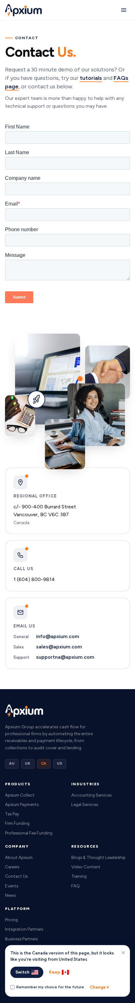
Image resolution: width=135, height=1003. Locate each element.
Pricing (11, 919)
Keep (54, 972)
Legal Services (84, 804)
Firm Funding (17, 823)
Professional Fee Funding (28, 832)
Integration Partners (24, 929)
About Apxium (19, 857)
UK (27, 763)
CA (43, 763)
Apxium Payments (22, 804)
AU (11, 763)
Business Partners (21, 938)
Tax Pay (12, 813)
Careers (12, 866)
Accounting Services (91, 795)
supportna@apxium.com (65, 657)
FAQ (75, 885)
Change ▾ (99, 987)
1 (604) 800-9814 (34, 579)
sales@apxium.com (59, 647)
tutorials (91, 78)
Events (11, 885)
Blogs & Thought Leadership (98, 857)
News (10, 895)
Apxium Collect (20, 795)
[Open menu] (123, 10)
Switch (22, 972)
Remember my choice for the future (50, 987)
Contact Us (16, 876)
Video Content (85, 866)
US (59, 763)
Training (79, 876)
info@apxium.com (57, 636)
